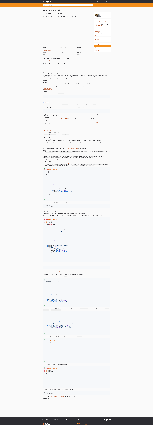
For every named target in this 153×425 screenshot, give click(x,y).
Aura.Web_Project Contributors (50, 60)
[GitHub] (110, 420)
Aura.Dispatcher (68, 144)
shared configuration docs (73, 148)
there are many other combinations (81, 399)
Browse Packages (57, 420)
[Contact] (104, 420)
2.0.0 (96, 49)
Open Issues (97, 35)
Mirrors (67, 420)
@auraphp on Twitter (98, 122)
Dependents (97, 31)
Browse (87, 1)
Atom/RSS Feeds (45, 420)
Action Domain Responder (66, 163)
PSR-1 (59, 118)
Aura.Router (61, 144)
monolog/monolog (47, 50)
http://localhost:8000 (55, 114)
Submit (92, 1)
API (66, 419)
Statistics (56, 419)
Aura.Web (77, 144)
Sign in (107, 1)
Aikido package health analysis (101, 40)
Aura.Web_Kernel (47, 130)
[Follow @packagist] (107, 420)
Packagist (46, 2)
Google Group (88, 122)
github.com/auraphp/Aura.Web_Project (102, 21)
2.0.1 (96, 47)
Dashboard (79, 420)
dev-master (97, 44)
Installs (96, 30)
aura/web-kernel (47, 49)
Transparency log (98, 25)
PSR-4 (66, 118)
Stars (96, 33)
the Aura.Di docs (92, 142)
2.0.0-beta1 (97, 50)
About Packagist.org (46, 419)
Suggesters (97, 32)
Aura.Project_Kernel (48, 128)
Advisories (97, 39)
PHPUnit (83, 104)
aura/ (45, 9)
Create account (100, 1)
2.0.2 (96, 46)
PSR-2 (62, 118)
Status (78, 419)
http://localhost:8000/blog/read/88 (56, 209)
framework (46, 61)
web (50, 61)
